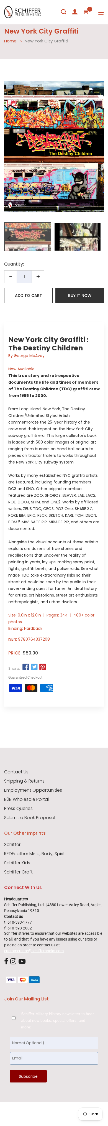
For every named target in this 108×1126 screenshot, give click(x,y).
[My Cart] (86, 12)
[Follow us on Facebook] (25, 667)
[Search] (63, 12)
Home (10, 41)
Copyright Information (67, 1122)
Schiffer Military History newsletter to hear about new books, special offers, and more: (57, 1020)
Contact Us (16, 772)
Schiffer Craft (18, 872)
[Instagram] (13, 961)
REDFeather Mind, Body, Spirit (34, 854)
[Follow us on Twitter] (34, 667)
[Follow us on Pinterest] (42, 667)
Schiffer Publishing (69, 1112)
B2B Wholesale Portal (26, 799)
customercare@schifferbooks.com (34, 951)
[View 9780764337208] (27, 236)
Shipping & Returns (24, 781)
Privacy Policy (34, 1122)
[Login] (75, 12)
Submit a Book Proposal (29, 818)
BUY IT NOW (79, 295)
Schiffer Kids (17, 863)
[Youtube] (22, 961)
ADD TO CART (28, 295)
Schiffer (12, 844)
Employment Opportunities (33, 790)
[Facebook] (6, 961)
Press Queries (18, 808)
